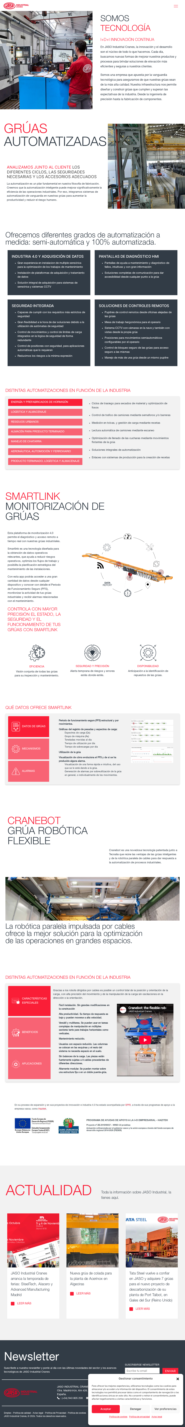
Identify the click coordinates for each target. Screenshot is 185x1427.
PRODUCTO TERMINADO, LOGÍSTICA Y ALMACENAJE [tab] (45, 461)
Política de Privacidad (55, 1413)
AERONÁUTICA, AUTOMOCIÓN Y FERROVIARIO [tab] (41, 451)
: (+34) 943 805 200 (71, 1398)
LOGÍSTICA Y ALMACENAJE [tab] (28, 412)
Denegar (135, 1409)
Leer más (24, 1303)
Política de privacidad (139, 1417)
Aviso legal (157, 1417)
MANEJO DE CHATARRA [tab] (26, 441)
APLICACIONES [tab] (32, 1064)
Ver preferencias (165, 1409)
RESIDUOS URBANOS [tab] (25, 422)
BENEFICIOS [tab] (30, 1032)
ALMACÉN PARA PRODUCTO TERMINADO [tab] (37, 431)
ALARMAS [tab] (28, 771)
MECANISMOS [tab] (31, 749)
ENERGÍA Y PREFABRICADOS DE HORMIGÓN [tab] (39, 402)
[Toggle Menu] (177, 5)
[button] (178, 1378)
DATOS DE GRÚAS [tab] (34, 726)
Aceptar (105, 1409)
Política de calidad (22, 1413)
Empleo (7, 1413)
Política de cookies (118, 1417)
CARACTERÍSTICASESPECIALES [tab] (34, 1000)
